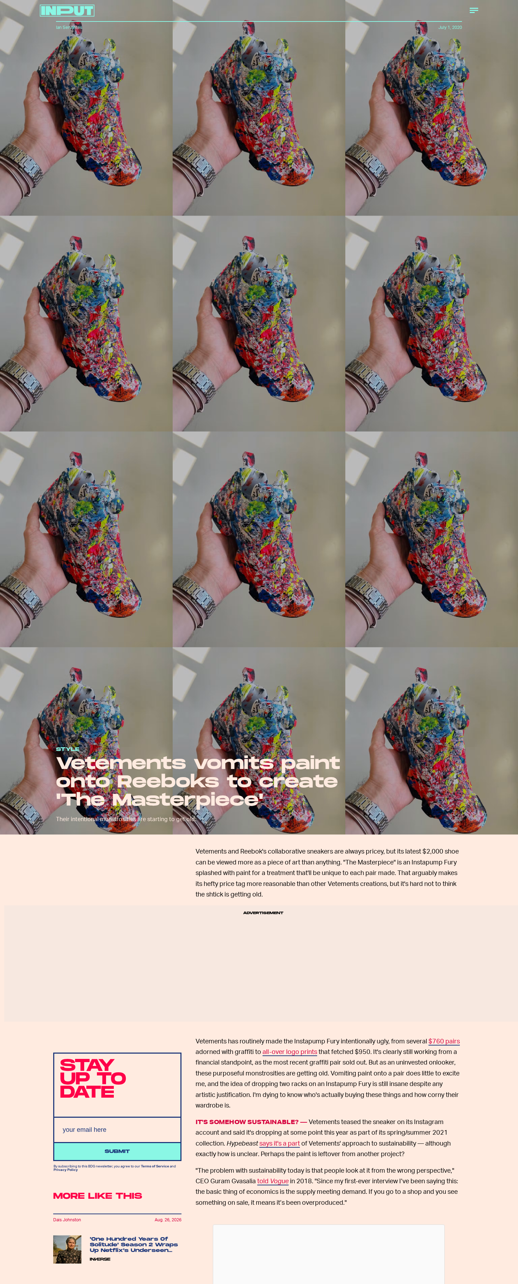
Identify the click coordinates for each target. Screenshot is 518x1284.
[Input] (67, 10)
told (273, 1181)
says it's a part (279, 1143)
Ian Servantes (69, 27)
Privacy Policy (66, 1169)
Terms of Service (155, 1166)
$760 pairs (444, 1041)
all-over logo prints (290, 1051)
